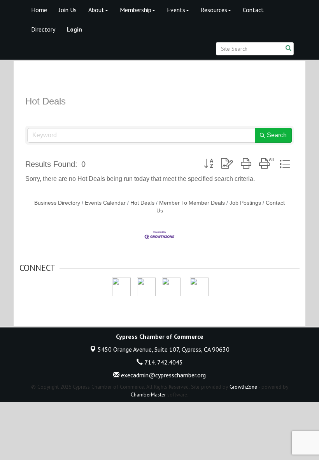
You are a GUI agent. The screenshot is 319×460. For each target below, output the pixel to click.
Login (74, 29)
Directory (43, 29)
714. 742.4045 (163, 362)
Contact (253, 10)
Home (39, 10)
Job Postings (245, 203)
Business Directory (57, 203)
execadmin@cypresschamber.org (162, 375)
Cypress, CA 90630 (164, 349)
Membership (135, 10)
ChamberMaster (148, 394)
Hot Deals (142, 203)
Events (176, 10)
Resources (214, 10)
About (96, 10)
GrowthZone (243, 386)
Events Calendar (105, 203)
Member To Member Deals (192, 203)
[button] (208, 164)
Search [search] (277, 135)
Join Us (68, 10)
